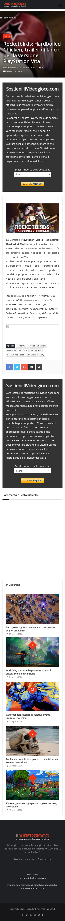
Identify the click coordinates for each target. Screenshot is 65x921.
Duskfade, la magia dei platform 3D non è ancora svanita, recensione (28, 672)
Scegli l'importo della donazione (32, 169)
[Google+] (24, 367)
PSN (26, 350)
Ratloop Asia (36, 350)
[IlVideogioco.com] (14, 4)
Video (13, 17)
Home (5, 17)
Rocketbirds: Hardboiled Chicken (21, 354)
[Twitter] (26, 915)
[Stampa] (39, 367)
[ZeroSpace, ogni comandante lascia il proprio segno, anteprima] (32, 609)
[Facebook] (22, 915)
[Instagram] (34, 915)
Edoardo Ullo (9, 67)
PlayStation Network (37, 345)
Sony (42, 354)
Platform (21, 345)
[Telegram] (38, 915)
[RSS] (42, 915)
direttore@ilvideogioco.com (32, 877)
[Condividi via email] (31, 367)
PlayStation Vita (14, 350)
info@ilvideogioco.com (32, 888)
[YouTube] (30, 915)
